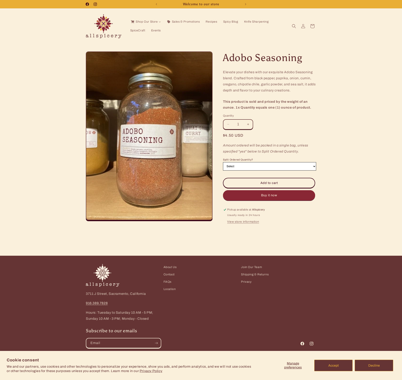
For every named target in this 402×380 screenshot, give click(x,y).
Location (170, 289)
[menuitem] (145, 21)
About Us (170, 267)
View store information (243, 221)
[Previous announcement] (156, 4)
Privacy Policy (151, 371)
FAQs (167, 281)
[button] (294, 26)
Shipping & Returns (255, 274)
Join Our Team (251, 267)
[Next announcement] (245, 4)
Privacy (246, 281)
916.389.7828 (97, 303)
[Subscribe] (156, 343)
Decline (374, 365)
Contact (169, 274)
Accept (333, 365)
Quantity (228, 115)
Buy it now (269, 195)
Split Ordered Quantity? (238, 159)
